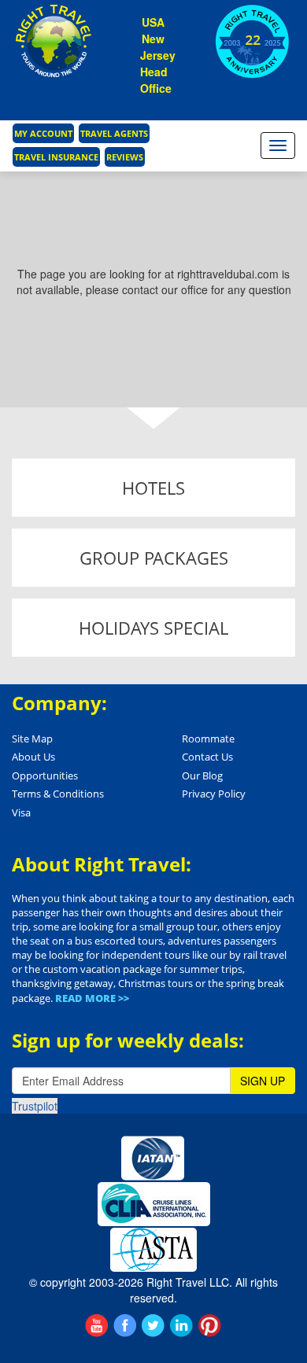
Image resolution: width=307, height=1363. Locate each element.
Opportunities (45, 775)
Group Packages (154, 557)
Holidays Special (153, 627)
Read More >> (92, 998)
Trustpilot (34, 1106)
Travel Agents (114, 133)
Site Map (32, 738)
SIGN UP (262, 1081)
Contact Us (207, 757)
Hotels (153, 487)
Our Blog (202, 775)
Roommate (208, 738)
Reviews (124, 157)
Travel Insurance (56, 157)
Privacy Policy (214, 793)
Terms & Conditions (58, 793)
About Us (33, 757)
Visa (21, 812)
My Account (43, 133)
